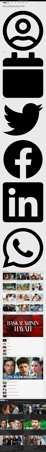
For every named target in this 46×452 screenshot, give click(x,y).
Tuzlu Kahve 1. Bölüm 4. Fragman (11, 388)
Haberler (27, 2)
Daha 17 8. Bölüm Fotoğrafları (33, 312)
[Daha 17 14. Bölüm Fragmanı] (23, 368)
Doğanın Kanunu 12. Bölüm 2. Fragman (11, 385)
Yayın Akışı (18, 2)
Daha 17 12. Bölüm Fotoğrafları (6, 291)
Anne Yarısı (8, 339)
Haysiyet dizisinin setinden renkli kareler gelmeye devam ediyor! (30, 447)
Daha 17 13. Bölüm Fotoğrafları (20, 280)
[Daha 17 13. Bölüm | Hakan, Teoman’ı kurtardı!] (4, 396)
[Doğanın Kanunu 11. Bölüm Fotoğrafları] (36, 276)
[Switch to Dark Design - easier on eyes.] (37, 2)
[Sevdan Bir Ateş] (4, 350)
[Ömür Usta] (4, 354)
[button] (23, 119)
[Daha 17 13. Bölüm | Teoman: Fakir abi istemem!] (4, 393)
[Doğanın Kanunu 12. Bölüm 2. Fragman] (4, 386)
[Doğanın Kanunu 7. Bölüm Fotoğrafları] (23, 308)
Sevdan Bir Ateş (9, 349)
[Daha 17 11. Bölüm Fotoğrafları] (36, 286)
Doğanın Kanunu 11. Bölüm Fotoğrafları (34, 280)
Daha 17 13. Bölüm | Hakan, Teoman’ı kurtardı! (12, 395)
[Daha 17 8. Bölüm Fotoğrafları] (36, 308)
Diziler (12, 2)
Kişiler (15, 2)
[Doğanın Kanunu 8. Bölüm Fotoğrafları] (36, 297)
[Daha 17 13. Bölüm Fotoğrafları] (23, 276)
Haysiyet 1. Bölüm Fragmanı (27, 434)
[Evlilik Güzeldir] (4, 347)
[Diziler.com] (6, 2)
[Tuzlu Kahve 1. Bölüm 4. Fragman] (4, 389)
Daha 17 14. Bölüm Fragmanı (7, 380)
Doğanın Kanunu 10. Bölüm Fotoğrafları (21, 291)
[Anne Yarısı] (4, 340)
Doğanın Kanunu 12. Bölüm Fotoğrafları (7, 280)
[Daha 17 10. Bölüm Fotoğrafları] (23, 297)
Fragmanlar (23, 2)
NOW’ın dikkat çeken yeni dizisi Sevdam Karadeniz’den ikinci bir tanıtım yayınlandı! (9, 448)
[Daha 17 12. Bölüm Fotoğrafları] (9, 286)
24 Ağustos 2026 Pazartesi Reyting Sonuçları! (28, 448)
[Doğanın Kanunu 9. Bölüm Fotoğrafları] (9, 297)
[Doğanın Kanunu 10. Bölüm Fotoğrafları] (23, 286)
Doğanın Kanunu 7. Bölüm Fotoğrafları (21, 312)
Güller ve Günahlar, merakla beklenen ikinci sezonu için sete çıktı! (7, 447)
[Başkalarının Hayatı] (23, 326)
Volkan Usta (4, 281)
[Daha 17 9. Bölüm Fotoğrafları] (9, 308)
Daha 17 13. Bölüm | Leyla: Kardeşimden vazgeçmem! (6, 434)
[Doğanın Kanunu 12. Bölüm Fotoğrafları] (9, 276)
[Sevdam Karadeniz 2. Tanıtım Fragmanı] (4, 383)
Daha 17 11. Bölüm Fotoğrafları (33, 291)
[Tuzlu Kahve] (4, 343)
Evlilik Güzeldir (9, 346)
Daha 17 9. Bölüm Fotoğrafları (6, 312)
